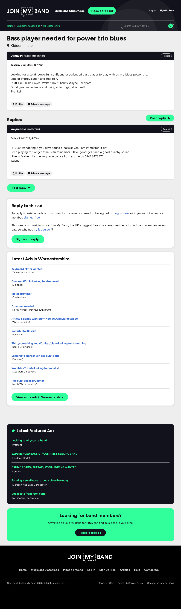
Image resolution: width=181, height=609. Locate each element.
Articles (125, 570)
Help (137, 570)
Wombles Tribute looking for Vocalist (35, 368)
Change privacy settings (160, 583)
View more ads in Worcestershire (39, 397)
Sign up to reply (27, 239)
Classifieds (69, 11)
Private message (40, 104)
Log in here (121, 213)
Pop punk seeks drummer (27, 380)
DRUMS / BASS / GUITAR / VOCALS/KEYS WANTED (44, 467)
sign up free (32, 217)
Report (166, 55)
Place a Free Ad (73, 570)
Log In (152, 10)
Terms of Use (106, 583)
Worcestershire (51, 25)
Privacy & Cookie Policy (130, 583)
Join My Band (28, 583)
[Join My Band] (90, 562)
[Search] (170, 26)
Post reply (158, 118)
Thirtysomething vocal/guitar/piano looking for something (48, 343)
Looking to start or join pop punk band (35, 355)
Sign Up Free (167, 10)
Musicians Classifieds (45, 570)
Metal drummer (21, 293)
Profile (19, 104)
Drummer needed (22, 306)
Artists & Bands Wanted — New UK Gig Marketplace (44, 318)
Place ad (102, 11)
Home (10, 25)
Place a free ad (90, 532)
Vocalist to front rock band (28, 493)
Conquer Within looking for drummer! (35, 281)
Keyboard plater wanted (27, 269)
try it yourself (43, 229)
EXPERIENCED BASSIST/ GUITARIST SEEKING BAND (44, 453)
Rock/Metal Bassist (23, 331)
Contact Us (151, 570)
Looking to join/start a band (29, 440)
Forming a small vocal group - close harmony (40, 480)
